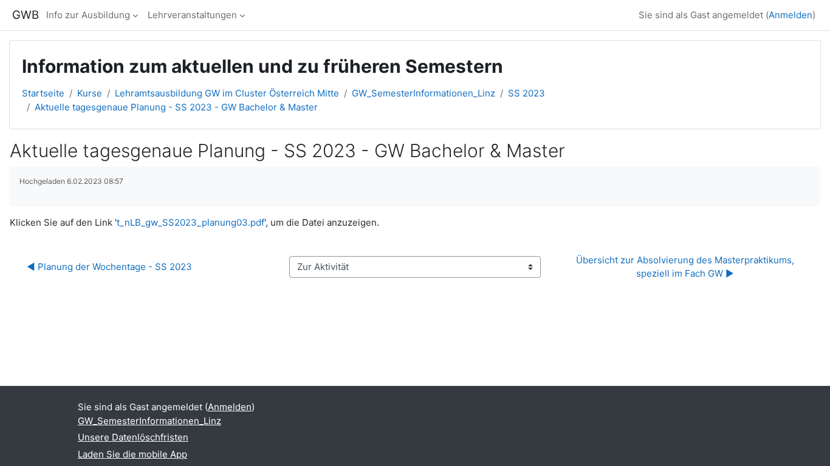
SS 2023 (526, 93)
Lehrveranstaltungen (192, 15)
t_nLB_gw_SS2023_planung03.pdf (190, 222)
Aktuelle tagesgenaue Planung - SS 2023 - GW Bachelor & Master (176, 107)
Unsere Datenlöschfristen (133, 437)
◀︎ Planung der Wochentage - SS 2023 (109, 266)
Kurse (89, 93)
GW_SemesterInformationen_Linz (423, 93)
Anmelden (790, 15)
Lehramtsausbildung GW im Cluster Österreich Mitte (227, 93)
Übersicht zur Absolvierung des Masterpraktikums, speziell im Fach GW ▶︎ (686, 267)
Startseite (43, 93)
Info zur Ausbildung (88, 15)
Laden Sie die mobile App (132, 454)
